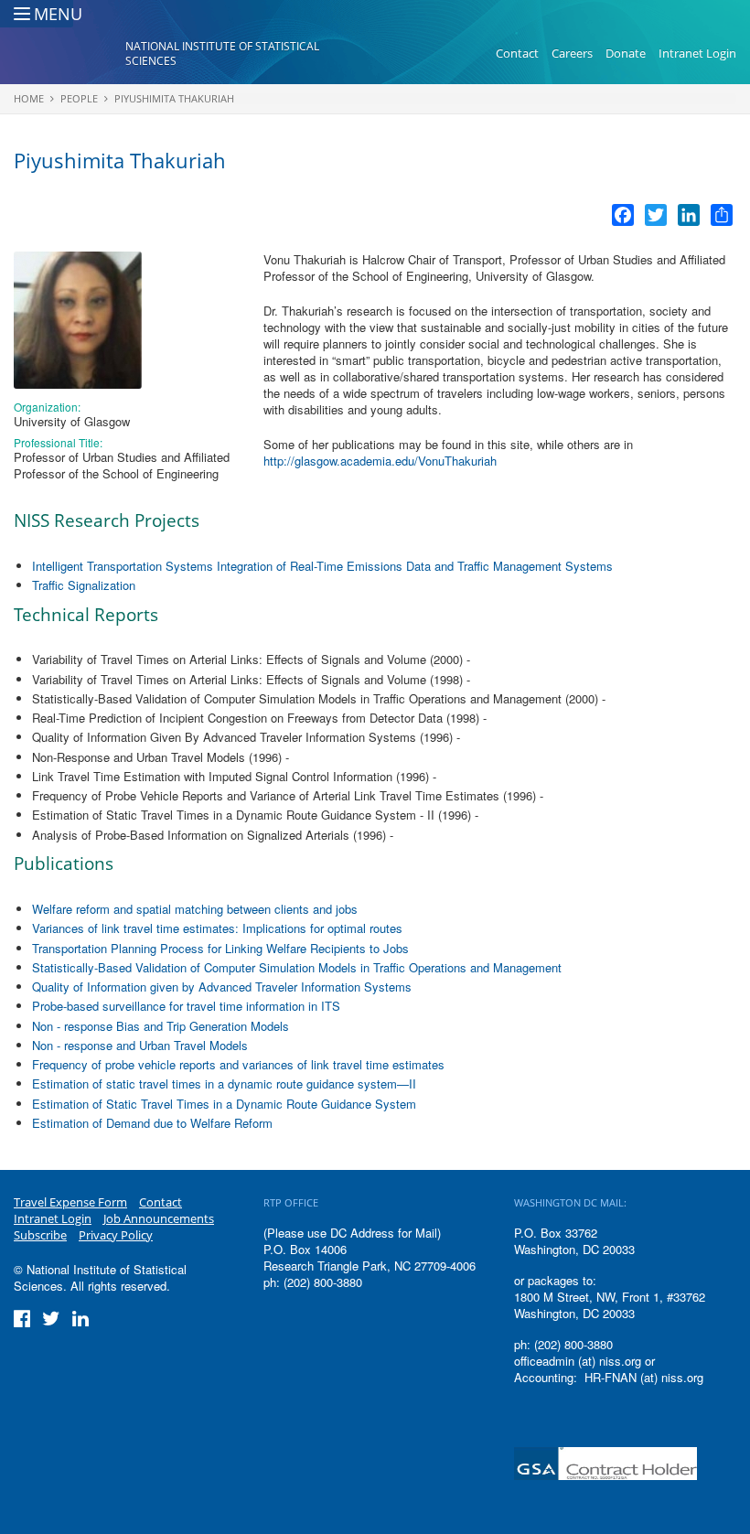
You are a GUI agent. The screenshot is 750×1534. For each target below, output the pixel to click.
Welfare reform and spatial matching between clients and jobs (195, 908)
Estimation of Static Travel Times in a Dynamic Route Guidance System (224, 1103)
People (79, 98)
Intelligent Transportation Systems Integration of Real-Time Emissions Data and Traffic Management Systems (322, 565)
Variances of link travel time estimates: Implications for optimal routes (217, 928)
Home (29, 98)
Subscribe (40, 1235)
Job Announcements (158, 1218)
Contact (517, 53)
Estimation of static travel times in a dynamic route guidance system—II (224, 1083)
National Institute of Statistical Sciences (222, 53)
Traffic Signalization (83, 585)
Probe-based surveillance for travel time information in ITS (186, 1005)
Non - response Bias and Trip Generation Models (160, 1026)
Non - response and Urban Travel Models (140, 1045)
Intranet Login (697, 53)
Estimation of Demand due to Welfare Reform (152, 1123)
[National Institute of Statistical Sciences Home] (69, 54)
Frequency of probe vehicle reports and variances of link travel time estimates (238, 1064)
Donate (625, 53)
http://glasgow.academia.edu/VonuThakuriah (380, 460)
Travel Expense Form (70, 1202)
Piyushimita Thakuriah (174, 98)
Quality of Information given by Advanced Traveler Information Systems (222, 986)
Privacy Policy (116, 1235)
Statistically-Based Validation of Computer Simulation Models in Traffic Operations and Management (297, 967)
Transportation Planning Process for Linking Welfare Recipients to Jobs (220, 948)
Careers (572, 53)
